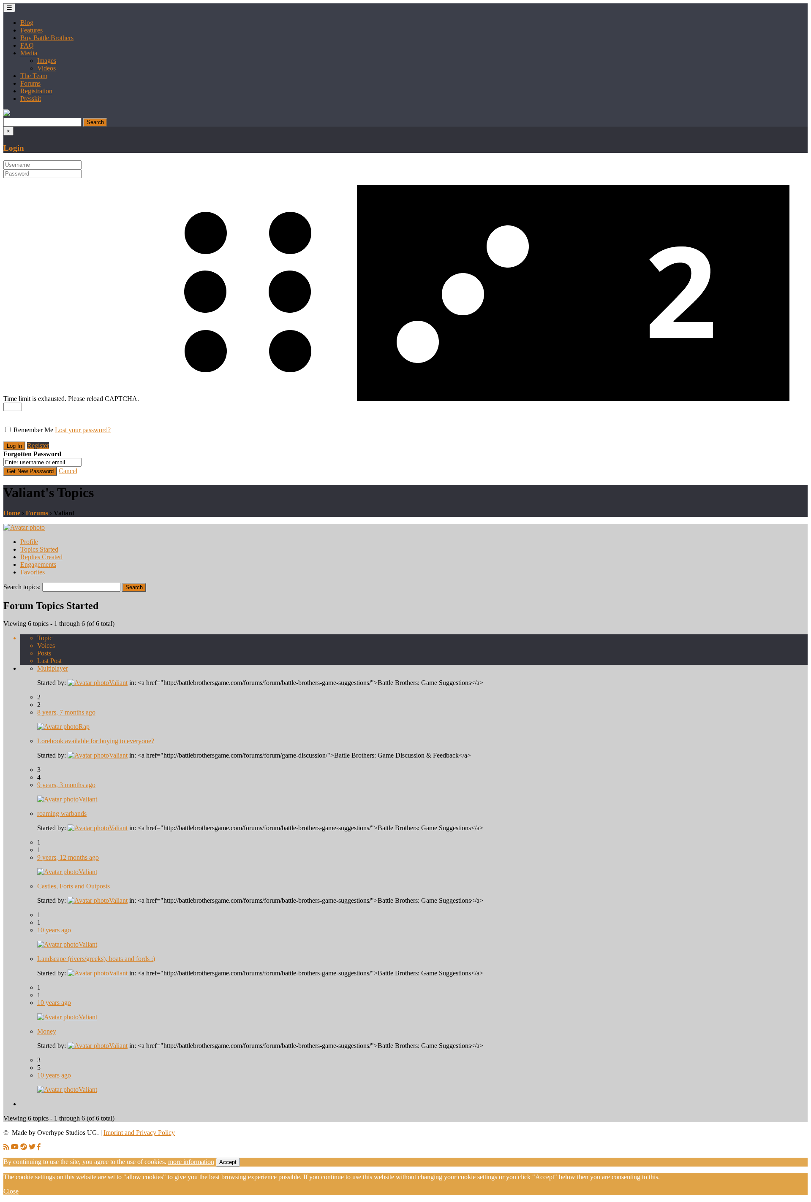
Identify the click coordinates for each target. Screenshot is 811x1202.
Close (11, 1191)
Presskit (30, 98)
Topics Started (39, 549)
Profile (29, 541)
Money (46, 1031)
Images (46, 60)
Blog (26, 22)
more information (191, 1161)
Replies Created (41, 556)
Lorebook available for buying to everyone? (95, 740)
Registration (36, 91)
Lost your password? (83, 429)
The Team (33, 75)
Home (11, 513)
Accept (228, 1162)
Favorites (32, 572)
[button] (6, 113)
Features (31, 30)
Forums (30, 83)
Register (38, 445)
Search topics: (22, 586)
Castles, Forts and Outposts (73, 886)
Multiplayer (52, 668)
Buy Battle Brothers (46, 37)
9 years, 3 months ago (66, 784)
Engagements (38, 564)
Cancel (68, 470)
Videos (46, 68)
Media (28, 53)
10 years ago (54, 930)
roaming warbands (62, 813)
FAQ (27, 45)
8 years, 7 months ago (66, 712)
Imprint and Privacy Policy (139, 1132)
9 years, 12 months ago (68, 857)
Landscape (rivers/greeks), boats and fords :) (96, 958)
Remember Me (33, 429)
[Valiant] (24, 527)
